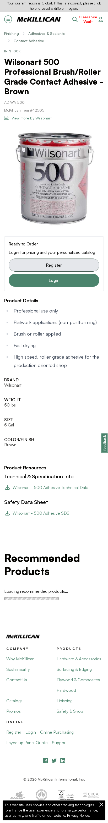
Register (54, 265)
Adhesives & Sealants (46, 33)
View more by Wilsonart (32, 118)
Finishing (11, 33)
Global (47, 3)
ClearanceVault (88, 19)
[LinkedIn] (63, 760)
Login (54, 280)
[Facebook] (45, 760)
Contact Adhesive (29, 41)
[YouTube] (54, 760)
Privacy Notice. (78, 815)
